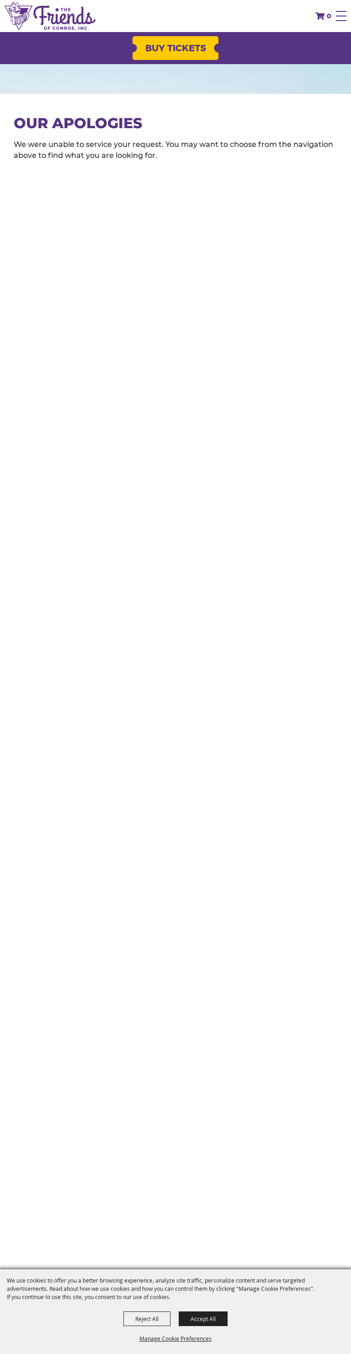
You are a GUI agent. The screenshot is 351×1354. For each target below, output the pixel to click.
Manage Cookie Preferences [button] (175, 1338)
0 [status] (329, 16)
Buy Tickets (175, 48)
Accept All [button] (203, 1318)
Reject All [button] (147, 1318)
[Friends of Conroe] (50, 16)
